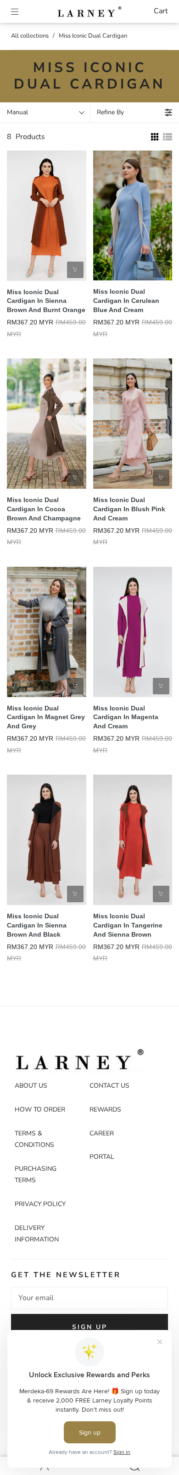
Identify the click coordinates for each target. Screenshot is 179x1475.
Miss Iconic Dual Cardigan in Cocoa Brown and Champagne (44, 509)
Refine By (110, 112)
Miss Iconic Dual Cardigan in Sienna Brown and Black (37, 925)
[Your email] (89, 1298)
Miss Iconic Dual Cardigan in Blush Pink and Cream (129, 509)
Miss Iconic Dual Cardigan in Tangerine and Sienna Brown (127, 925)
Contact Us (109, 1085)
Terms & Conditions (34, 1139)
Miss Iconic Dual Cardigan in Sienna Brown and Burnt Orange (46, 301)
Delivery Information (37, 1234)
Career (102, 1133)
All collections (30, 36)
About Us (31, 1085)
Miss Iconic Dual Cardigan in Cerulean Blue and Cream (126, 300)
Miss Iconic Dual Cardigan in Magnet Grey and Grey (46, 717)
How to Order (40, 1109)
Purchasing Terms (35, 1174)
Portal (102, 1156)
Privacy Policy (40, 1204)
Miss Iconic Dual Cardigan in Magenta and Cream (125, 717)
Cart (161, 11)
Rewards (105, 1109)
